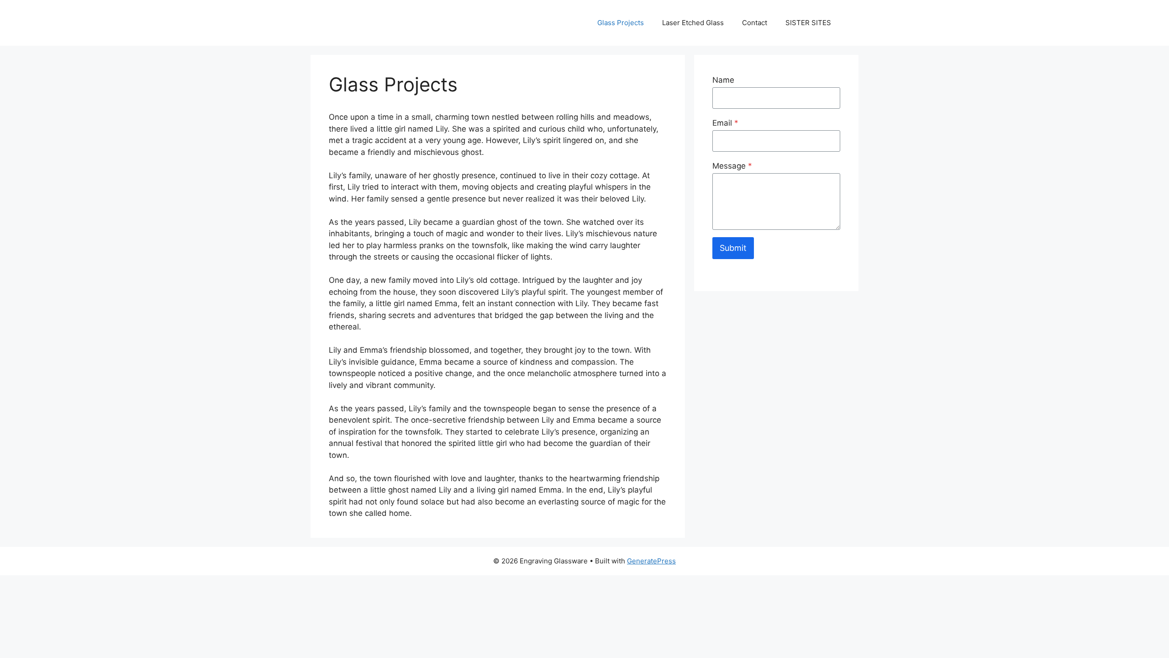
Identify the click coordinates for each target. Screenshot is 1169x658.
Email (725, 122)
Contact (754, 22)
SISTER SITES (808, 22)
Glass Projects (620, 22)
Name (723, 80)
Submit (733, 248)
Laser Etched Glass (693, 22)
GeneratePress (651, 561)
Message (732, 165)
